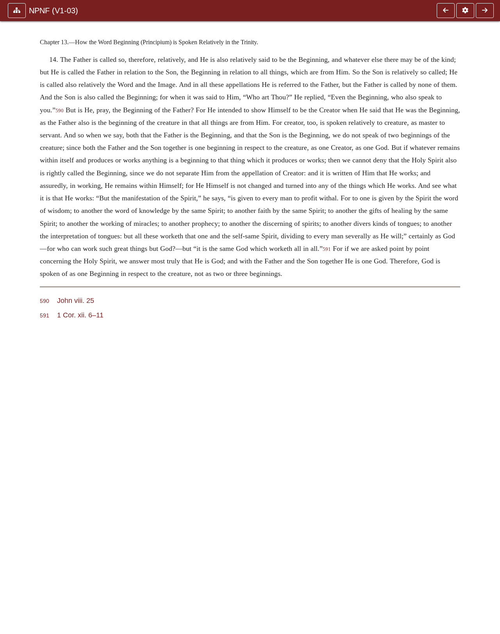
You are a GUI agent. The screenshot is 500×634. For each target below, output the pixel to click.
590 (59, 110)
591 (327, 249)
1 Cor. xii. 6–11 (80, 315)
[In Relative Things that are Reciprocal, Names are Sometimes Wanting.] (446, 10)
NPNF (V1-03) (53, 10)
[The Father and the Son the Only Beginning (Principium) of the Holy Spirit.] (485, 10)
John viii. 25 (75, 300)
